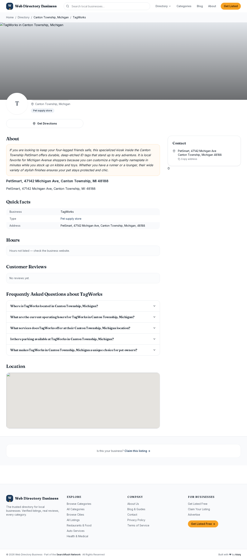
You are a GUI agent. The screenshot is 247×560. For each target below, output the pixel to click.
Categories (184, 6)
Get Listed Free (197, 503)
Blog (200, 6)
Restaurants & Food (79, 525)
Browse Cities (75, 514)
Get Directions (47, 123)
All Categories (76, 509)
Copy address (189, 159)
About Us (133, 503)
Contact (132, 514)
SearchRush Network (69, 554)
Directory (162, 6)
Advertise (194, 514)
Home (10, 17)
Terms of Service (138, 525)
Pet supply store (42, 110)
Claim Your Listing (199, 509)
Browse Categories (79, 503)
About (212, 6)
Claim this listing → (137, 450)
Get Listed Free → (203, 523)
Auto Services (76, 530)
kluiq (238, 554)
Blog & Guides (136, 509)
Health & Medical (77, 536)
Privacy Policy (136, 520)
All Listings (73, 520)
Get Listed (231, 6)
